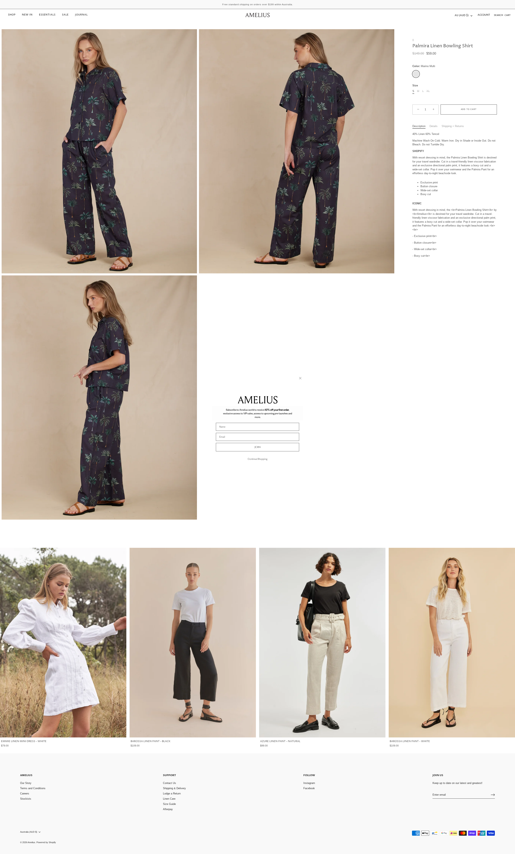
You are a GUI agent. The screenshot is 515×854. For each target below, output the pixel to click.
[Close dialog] (300, 378)
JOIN (258, 447)
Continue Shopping (257, 458)
